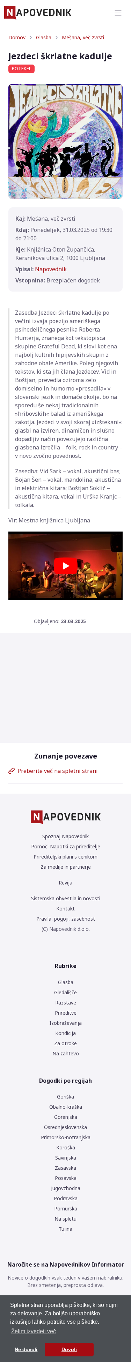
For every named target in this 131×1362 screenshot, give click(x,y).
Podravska (66, 1198)
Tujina (65, 1229)
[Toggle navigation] (118, 13)
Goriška (65, 1096)
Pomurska (65, 1208)
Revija (65, 882)
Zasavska (65, 1167)
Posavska (66, 1178)
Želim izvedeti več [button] (33, 1331)
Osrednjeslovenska (65, 1127)
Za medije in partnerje (66, 866)
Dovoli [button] (69, 1349)
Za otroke (65, 1043)
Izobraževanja (66, 1023)
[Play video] (66, 566)
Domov (17, 37)
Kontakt (65, 908)
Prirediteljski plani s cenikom (65, 856)
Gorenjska (65, 1117)
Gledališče (65, 992)
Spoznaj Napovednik (65, 836)
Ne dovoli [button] (26, 1349)
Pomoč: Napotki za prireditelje (65, 846)
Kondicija (65, 1033)
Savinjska (65, 1157)
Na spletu (65, 1218)
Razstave (65, 1002)
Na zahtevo (65, 1053)
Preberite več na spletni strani (57, 771)
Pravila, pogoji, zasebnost (65, 918)
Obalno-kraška (65, 1106)
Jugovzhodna (65, 1188)
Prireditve (66, 1012)
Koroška (65, 1147)
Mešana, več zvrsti (83, 37)
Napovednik (51, 269)
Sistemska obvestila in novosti (65, 898)
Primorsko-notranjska (65, 1137)
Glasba (43, 37)
